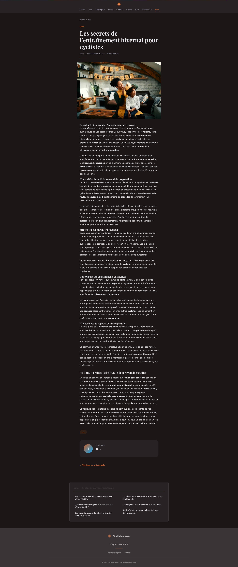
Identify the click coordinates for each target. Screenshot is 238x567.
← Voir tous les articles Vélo (92, 465)
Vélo (157, 9)
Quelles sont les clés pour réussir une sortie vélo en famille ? (94, 505)
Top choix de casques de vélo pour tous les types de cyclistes (93, 514)
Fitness (129, 9)
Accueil (82, 9)
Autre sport (100, 9)
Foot (137, 9)
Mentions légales (114, 553)
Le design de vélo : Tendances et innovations (141, 504)
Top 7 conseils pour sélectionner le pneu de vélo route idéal (93, 497)
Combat (119, 9)
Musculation (147, 9)
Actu (90, 9)
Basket (110, 9)
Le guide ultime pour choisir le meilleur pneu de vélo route (142, 497)
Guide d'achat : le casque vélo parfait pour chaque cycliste (140, 511)
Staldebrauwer (122, 536)
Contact (127, 553)
